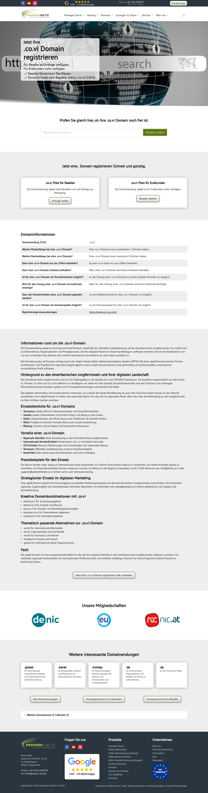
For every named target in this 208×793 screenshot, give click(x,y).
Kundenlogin (178, 3)
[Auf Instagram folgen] (35, 3)
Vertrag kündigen (156, 785)
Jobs (154, 756)
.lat (25, 531)
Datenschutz (114, 785)
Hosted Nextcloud (117, 763)
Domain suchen (155, 132)
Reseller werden (148, 198)
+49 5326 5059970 (38, 770)
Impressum (100, 785)
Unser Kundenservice (162, 749)
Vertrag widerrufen (137, 785)
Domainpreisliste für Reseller (162, 699)
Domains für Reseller (119, 771)
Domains (106, 15)
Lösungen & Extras (126, 15)
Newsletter (157, 760)
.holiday (27, 539)
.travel (26, 535)
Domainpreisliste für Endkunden (104, 699)
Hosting (91, 15)
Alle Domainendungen (45, 699)
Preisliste (113, 778)
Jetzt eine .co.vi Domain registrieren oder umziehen (104, 575)
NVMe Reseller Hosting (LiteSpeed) (125, 760)
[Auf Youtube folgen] (29, 3)
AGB (124, 785)
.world (26, 528)
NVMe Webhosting (117, 749)
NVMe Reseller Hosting (120, 756)
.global (27, 542)
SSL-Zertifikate (116, 774)
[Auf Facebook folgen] (23, 3)
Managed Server (73, 15)
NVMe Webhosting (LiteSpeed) (123, 753)
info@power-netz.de (36, 773)
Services (146, 15)
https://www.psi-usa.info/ (103, 312)
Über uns (161, 15)
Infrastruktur (158, 753)
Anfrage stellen (60, 200)
